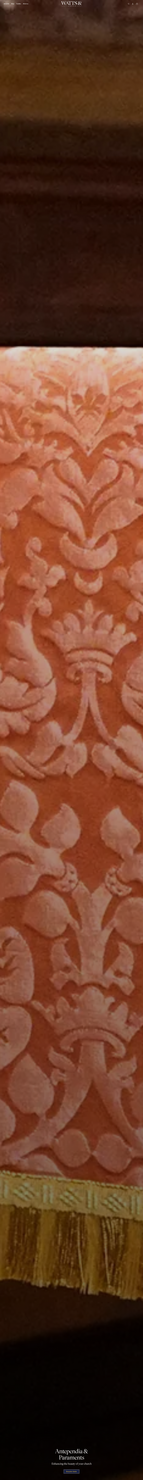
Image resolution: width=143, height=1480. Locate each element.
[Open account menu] (133, 4)
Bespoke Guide (71, 1471)
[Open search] (128, 4)
